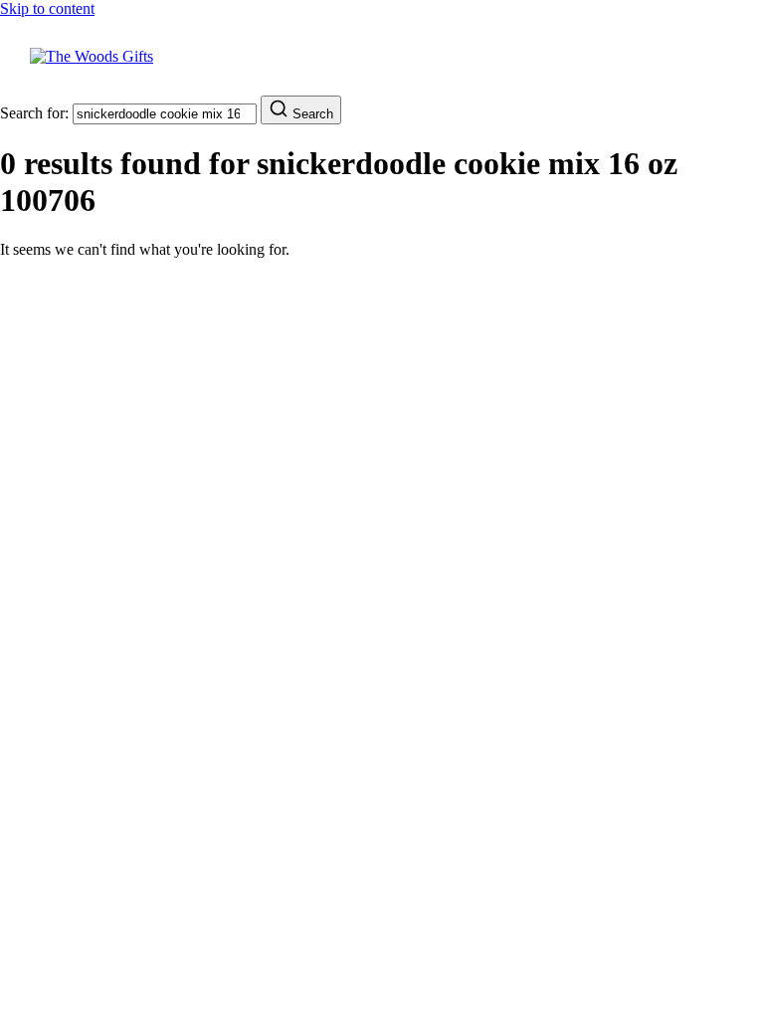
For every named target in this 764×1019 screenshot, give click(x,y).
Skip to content (47, 8)
